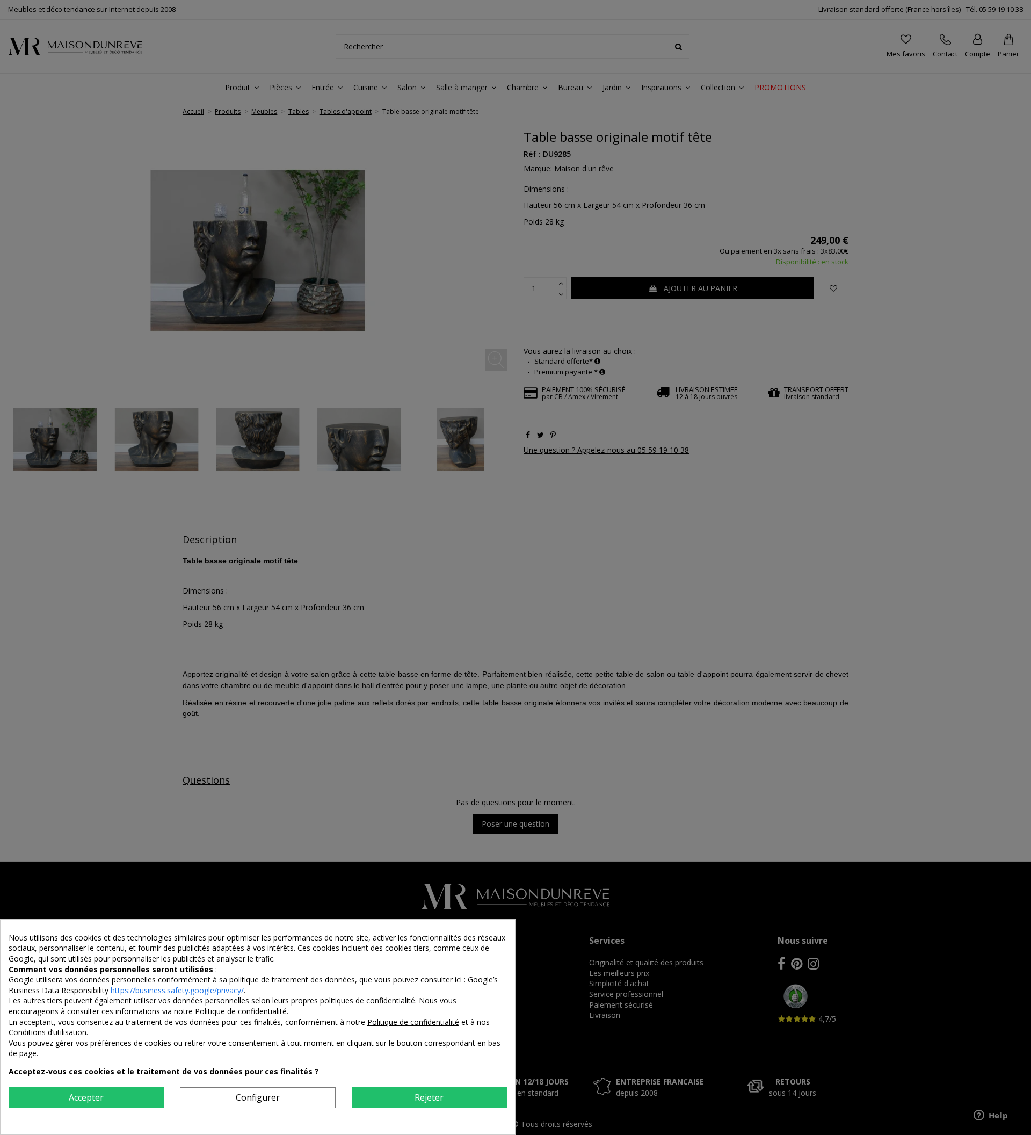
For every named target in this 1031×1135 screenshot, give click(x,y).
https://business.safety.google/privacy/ (177, 990)
